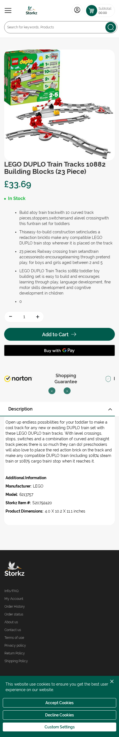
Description (20, 409)
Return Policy (14, 653)
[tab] (59, 409)
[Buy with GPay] (59, 350)
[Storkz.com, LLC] (32, 569)
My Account (13, 599)
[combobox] (60, 27)
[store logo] (31, 10)
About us (11, 622)
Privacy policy (15, 645)
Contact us (12, 630)
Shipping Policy (16, 661)
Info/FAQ (11, 591)
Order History (14, 607)
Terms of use (14, 638)
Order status (13, 614)
